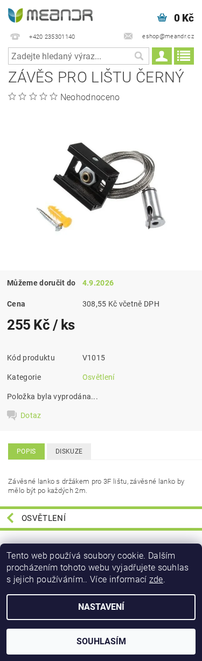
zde (156, 579)
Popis (26, 451)
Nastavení (101, 607)
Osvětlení (98, 377)
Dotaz (30, 415)
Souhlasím (101, 641)
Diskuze (68, 451)
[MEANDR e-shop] (50, 14)
